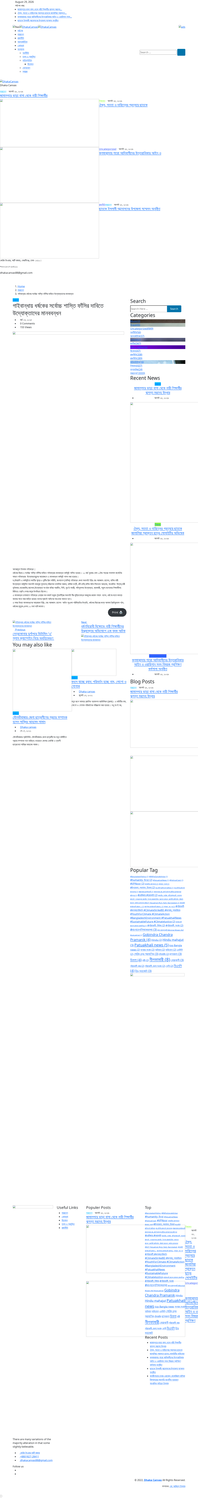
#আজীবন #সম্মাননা (151, 884)
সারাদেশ (21, 34)
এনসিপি (162, 1311)
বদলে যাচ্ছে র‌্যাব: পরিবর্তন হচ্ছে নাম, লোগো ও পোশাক (98, 684)
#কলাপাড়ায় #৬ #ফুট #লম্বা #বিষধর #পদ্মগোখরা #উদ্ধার (161, 1232)
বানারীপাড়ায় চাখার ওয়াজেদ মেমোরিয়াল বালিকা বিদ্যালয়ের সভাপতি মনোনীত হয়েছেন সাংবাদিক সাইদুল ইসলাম (167, 1379)
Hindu (156, 940)
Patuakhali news (151, 944)
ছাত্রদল (176, 954)
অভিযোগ (171, 949)
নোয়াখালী (177, 960)
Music (135, 321)
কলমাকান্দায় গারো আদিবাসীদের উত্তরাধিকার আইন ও (130, 152)
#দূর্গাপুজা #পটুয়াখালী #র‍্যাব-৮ (154, 906)
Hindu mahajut (155, 1301)
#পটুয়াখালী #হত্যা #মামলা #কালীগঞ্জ (174, 1277)
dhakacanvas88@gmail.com (36, 1460)
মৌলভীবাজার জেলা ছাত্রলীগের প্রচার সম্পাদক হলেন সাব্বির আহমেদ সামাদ (40, 719)
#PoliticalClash (176, 880)
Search (174, 308)
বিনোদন (30, 64)
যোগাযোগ (26, 67)
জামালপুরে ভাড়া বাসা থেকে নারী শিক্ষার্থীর (23, 95)
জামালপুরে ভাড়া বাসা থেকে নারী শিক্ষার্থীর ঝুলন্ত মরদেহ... (40, 9)
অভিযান (160, 949)
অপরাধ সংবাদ (147, 949)
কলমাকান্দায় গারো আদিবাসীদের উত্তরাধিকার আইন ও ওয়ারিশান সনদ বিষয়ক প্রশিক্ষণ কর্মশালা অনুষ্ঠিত (158, 664)
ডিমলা (136, 959)
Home (21, 286)
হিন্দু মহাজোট (143, 971)
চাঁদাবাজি (164, 954)
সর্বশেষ (20, 30)
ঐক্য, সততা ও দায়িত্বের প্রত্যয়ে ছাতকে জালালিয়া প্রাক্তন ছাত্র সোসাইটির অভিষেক (157, 530)
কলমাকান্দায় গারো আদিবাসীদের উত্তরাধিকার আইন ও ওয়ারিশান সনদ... (45, 16)
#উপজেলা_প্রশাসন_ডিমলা (142, 887)
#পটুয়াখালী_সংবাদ (174, 925)
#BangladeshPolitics (139, 876)
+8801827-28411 (29, 1456)
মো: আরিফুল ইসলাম (177, 1486)
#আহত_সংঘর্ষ (164, 884)
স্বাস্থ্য (25, 71)
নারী (145, 960)
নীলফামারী (159, 959)
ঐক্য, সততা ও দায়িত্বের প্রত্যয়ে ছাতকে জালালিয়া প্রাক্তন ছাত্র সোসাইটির (191, 1259)
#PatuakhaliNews (161, 880)
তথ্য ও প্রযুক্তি (29, 56)
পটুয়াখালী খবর (137, 966)
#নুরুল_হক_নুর (169, 906)
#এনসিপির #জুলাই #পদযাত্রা (164, 1228)
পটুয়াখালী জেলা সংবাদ (155, 966)
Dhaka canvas (28, 727)
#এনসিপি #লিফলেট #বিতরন (165, 888)
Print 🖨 (117, 612)
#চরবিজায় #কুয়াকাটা (148, 895)
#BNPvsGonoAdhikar (158, 876)
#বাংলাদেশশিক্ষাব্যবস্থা (143, 929)
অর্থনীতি (26, 53)
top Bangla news (164, 1306)
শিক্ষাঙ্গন (136, 365)
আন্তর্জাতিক (22, 41)
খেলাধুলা (21, 45)
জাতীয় (135, 343)
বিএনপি (171, 1328)
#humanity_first (141, 880)
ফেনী (169, 966)
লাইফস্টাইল (27, 60)
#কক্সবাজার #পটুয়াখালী (146, 892)
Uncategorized (141, 328)
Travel (135, 325)
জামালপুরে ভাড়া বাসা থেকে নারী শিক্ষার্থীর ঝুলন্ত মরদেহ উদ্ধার (158, 390)
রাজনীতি (21, 38)
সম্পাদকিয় (136, 369)
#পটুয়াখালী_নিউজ (156, 925)
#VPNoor (137, 883)
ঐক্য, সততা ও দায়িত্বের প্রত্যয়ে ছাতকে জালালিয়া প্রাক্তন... (42, 13)
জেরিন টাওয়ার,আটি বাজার (29, 1453)
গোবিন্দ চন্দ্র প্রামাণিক (146, 954)
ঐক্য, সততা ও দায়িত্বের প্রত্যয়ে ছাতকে (123, 104)
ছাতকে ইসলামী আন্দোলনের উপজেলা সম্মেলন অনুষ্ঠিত (38, 20)
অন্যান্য (21, 49)
